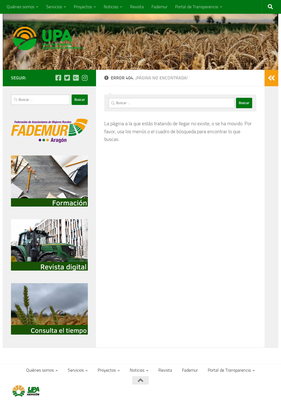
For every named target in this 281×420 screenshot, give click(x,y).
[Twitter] (67, 77)
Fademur (159, 6)
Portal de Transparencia (196, 6)
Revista (137, 6)
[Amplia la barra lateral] (271, 78)
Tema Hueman (74, 408)
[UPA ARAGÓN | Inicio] (48, 38)
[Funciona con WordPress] (33, 408)
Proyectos (83, 6)
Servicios (54, 6)
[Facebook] (58, 77)
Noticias (111, 6)
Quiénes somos (20, 6)
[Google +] (75, 77)
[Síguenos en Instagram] (84, 77)
